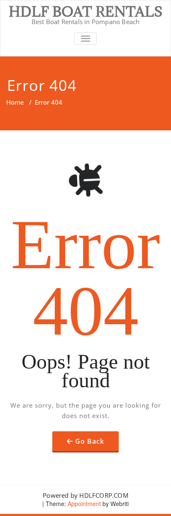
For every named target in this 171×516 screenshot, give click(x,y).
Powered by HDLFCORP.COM (85, 495)
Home (15, 102)
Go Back (89, 441)
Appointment (83, 503)
